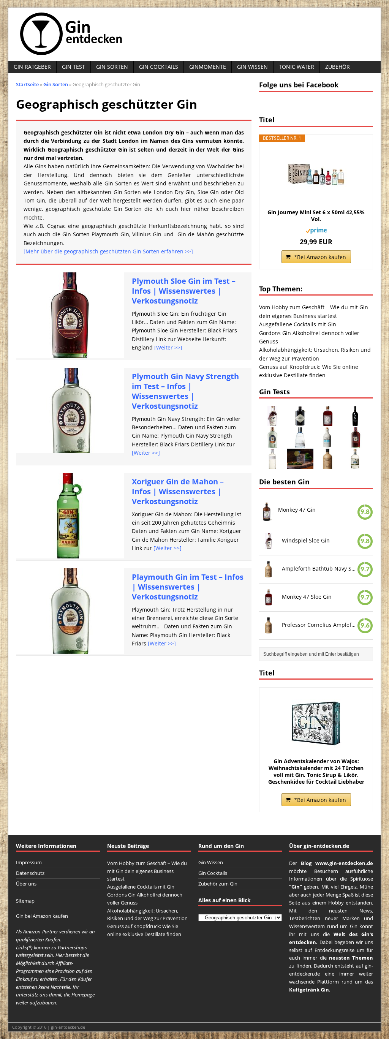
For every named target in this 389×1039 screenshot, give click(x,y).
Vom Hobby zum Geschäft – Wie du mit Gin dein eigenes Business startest (147, 871)
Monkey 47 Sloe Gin (307, 596)
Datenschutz (30, 873)
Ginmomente (207, 66)
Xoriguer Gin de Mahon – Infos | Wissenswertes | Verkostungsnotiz (178, 491)
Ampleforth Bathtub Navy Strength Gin (319, 568)
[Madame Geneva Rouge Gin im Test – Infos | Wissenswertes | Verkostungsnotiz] (355, 421)
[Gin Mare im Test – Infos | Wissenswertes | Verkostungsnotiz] (300, 443)
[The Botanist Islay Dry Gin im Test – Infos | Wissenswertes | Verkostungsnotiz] (272, 464)
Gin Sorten (112, 66)
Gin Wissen (252, 66)
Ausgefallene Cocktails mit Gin (297, 324)
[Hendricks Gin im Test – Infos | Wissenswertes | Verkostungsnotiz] (300, 421)
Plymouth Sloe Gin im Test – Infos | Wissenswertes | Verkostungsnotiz (184, 291)
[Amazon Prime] (316, 229)
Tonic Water (296, 66)
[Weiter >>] (168, 347)
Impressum (29, 862)
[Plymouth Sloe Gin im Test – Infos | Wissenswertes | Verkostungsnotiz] (355, 443)
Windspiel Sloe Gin (306, 540)
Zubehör (337, 66)
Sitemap (25, 900)
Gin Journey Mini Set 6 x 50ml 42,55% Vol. (316, 216)
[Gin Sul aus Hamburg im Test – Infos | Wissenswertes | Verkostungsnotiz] (328, 443)
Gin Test (73, 66)
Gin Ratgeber (32, 66)
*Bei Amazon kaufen (320, 257)
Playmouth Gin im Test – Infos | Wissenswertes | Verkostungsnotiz (188, 587)
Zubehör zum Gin (217, 883)
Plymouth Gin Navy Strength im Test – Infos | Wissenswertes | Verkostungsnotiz (185, 391)
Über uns (26, 883)
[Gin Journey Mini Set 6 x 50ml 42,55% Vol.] (316, 174)
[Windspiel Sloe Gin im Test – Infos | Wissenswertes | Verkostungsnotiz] (272, 421)
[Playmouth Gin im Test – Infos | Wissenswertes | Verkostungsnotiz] (272, 443)
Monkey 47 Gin (297, 509)
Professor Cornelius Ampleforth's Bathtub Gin (319, 624)
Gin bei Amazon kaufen (42, 915)
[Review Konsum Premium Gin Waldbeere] (300, 464)
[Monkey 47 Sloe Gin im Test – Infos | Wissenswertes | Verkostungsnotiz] (328, 421)
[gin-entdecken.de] (194, 34)
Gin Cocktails (158, 66)
